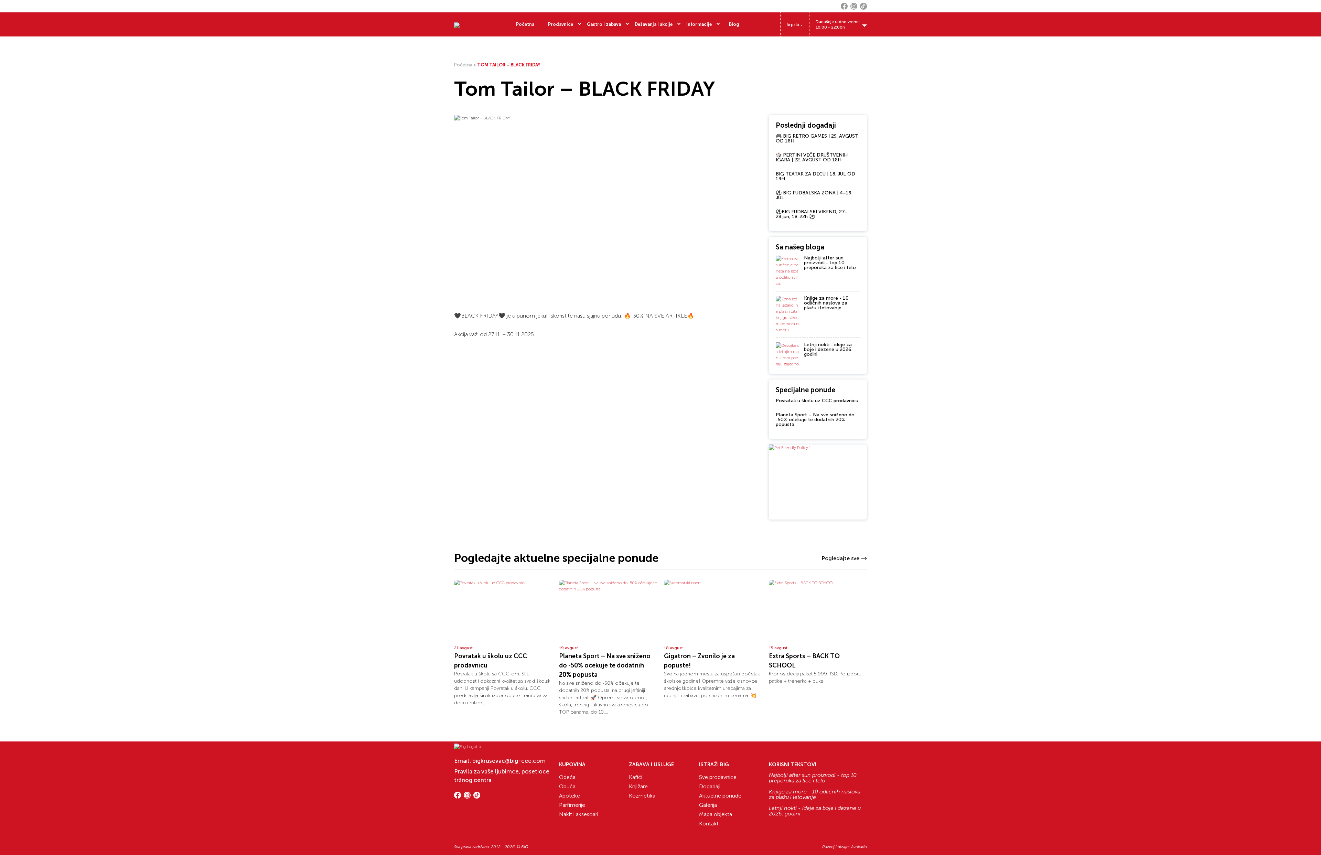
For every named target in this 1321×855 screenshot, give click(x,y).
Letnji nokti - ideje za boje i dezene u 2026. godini (828, 349)
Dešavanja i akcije (654, 24)
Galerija (708, 805)
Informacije (699, 24)
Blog (734, 24)
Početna (525, 24)
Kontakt (709, 823)
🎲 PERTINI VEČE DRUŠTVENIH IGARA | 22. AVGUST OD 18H (812, 157)
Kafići (635, 777)
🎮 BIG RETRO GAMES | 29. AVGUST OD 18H (817, 138)
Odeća (567, 777)
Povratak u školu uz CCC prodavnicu (817, 401)
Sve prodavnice (718, 777)
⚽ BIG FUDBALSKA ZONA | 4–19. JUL (814, 195)
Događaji (709, 786)
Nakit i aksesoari (578, 814)
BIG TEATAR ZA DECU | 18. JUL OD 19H (815, 176)
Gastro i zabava (604, 24)
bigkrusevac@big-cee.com (509, 760)
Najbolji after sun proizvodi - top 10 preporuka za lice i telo (830, 262)
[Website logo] (467, 24)
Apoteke (569, 795)
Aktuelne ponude (720, 795)
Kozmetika (642, 795)
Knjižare (638, 786)
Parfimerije (572, 805)
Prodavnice (560, 24)
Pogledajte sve (840, 558)
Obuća (567, 786)
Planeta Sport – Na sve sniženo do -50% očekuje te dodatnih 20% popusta (815, 419)
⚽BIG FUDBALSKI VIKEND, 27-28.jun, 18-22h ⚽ (811, 214)
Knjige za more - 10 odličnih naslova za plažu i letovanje (826, 303)
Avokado (859, 846)
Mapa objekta (715, 814)
